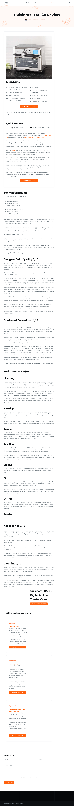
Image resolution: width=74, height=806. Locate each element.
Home (19, 3)
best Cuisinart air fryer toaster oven (34, 137)
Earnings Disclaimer (9, 803)
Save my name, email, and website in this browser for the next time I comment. (23, 777)
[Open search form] (69, 2)
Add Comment (8, 765)
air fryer (14, 150)
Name (7, 759)
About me (28, 3)
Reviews (53, 3)
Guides (45, 3)
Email (40, 759)
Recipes (37, 3)
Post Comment (9, 782)
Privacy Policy (19, 803)
